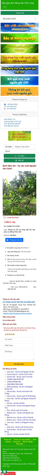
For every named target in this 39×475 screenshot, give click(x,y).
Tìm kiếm (20, 156)
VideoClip (19, 444)
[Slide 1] (17, 212)
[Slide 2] (21, 212)
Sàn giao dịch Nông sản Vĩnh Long (18, 2)
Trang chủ (7, 439)
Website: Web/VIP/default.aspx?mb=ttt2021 (17, 313)
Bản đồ (20, 160)
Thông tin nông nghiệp (22, 439)
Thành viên (19, 13)
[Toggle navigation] (5, 7)
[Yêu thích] (5, 217)
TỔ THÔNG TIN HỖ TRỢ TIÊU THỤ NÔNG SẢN (19, 302)
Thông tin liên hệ (15, 240)
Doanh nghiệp (28, 442)
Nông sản (16, 442)
